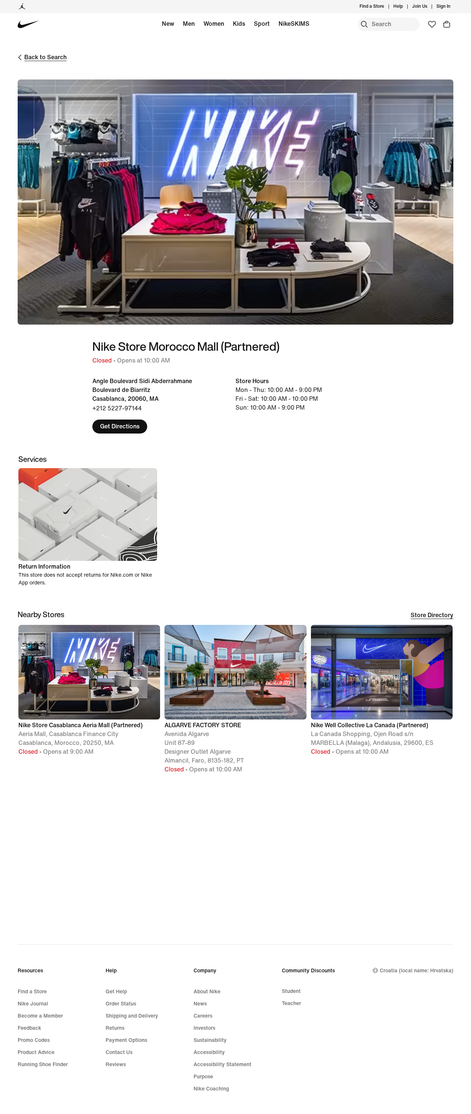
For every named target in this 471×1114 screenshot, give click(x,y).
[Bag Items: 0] (446, 24)
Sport (262, 24)
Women (213, 24)
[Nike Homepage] (28, 24)
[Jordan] (22, 6)
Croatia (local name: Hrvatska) (416, 970)
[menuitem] (405, 6)
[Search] (364, 24)
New (168, 24)
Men (189, 24)
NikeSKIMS (294, 24)
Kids (239, 24)
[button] (89, 693)
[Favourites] (432, 24)
